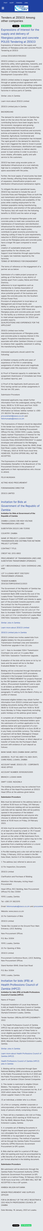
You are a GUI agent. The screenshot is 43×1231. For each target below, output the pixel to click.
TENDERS (19, 3)
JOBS (26, 3)
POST (5, 3)
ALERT (12, 3)
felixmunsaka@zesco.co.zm (12, 418)
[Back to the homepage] (21, 8)
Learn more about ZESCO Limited (15, 627)
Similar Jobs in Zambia (10, 623)
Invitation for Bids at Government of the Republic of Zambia (20, 506)
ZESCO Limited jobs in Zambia (14, 632)
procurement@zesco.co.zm (12, 416)
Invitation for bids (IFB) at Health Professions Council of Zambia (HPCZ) (19, 984)
